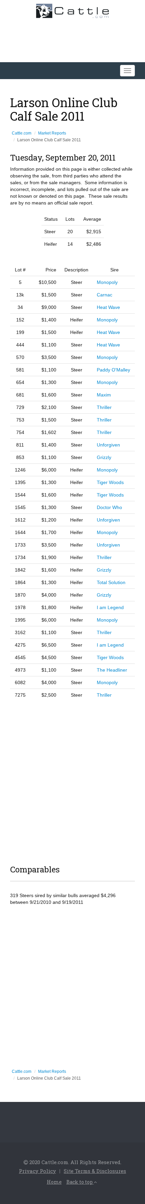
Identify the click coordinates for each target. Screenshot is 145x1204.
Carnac (104, 294)
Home (54, 1182)
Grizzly (104, 457)
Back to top (80, 1182)
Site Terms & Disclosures (95, 1170)
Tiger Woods (110, 482)
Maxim (104, 395)
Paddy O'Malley (113, 369)
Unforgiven (108, 445)
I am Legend (110, 607)
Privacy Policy (37, 1170)
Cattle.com (21, 133)
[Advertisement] (72, 780)
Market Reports (52, 133)
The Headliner (112, 670)
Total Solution (111, 582)
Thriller (104, 407)
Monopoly (107, 282)
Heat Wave (108, 307)
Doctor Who (109, 507)
